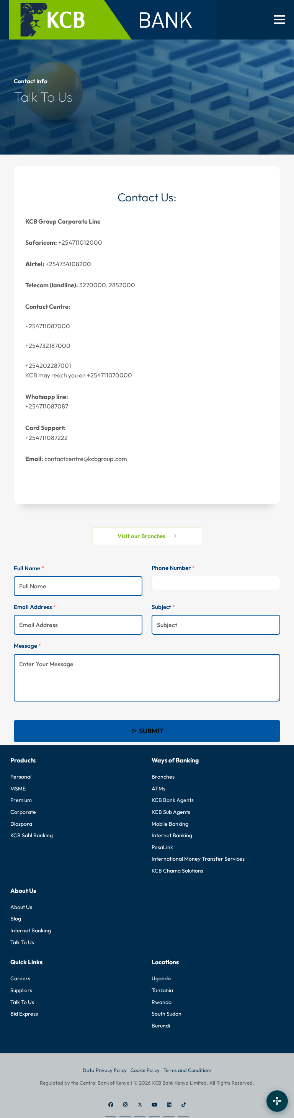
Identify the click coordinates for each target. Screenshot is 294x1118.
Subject (163, 607)
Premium (21, 800)
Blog (15, 918)
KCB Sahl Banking (31, 835)
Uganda (161, 978)
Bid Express (24, 1013)
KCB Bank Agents (173, 800)
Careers (20, 978)
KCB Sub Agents (171, 811)
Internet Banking (172, 835)
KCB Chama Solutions (177, 870)
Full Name (29, 568)
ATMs (158, 788)
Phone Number (173, 567)
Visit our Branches (141, 536)
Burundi (161, 1025)
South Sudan (166, 1013)
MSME (18, 788)
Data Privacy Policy (105, 1070)
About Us (21, 907)
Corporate (23, 811)
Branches (163, 776)
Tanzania (162, 990)
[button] (279, 19)
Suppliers (21, 990)
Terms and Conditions (187, 1070)
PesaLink (162, 847)
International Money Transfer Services (198, 858)
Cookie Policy (145, 1070)
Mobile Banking (170, 823)
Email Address (35, 607)
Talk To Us (22, 942)
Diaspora (21, 823)
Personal (20, 776)
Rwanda (162, 1002)
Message (27, 645)
